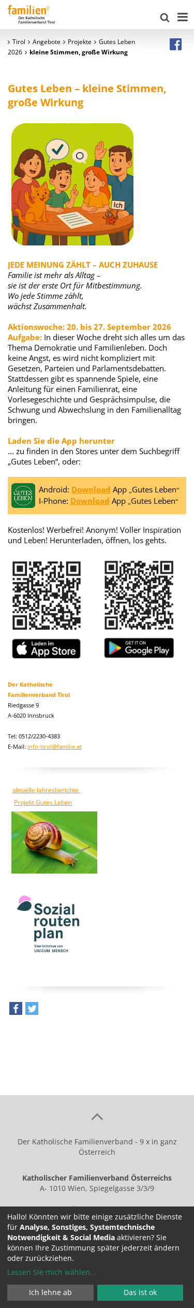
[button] (15, 1011)
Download (91, 489)
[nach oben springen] (97, 1116)
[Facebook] (176, 44)
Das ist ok (140, 1292)
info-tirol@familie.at (54, 746)
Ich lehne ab (50, 1292)
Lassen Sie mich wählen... (51, 1272)
